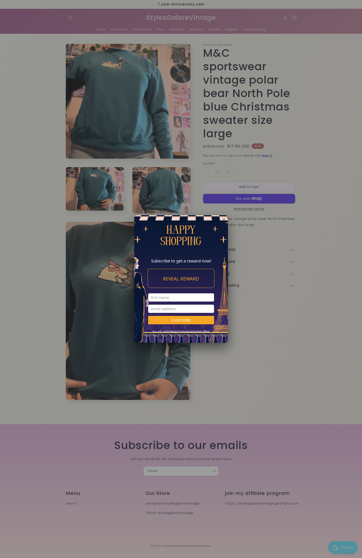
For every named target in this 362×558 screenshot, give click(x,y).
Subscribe (181, 320)
